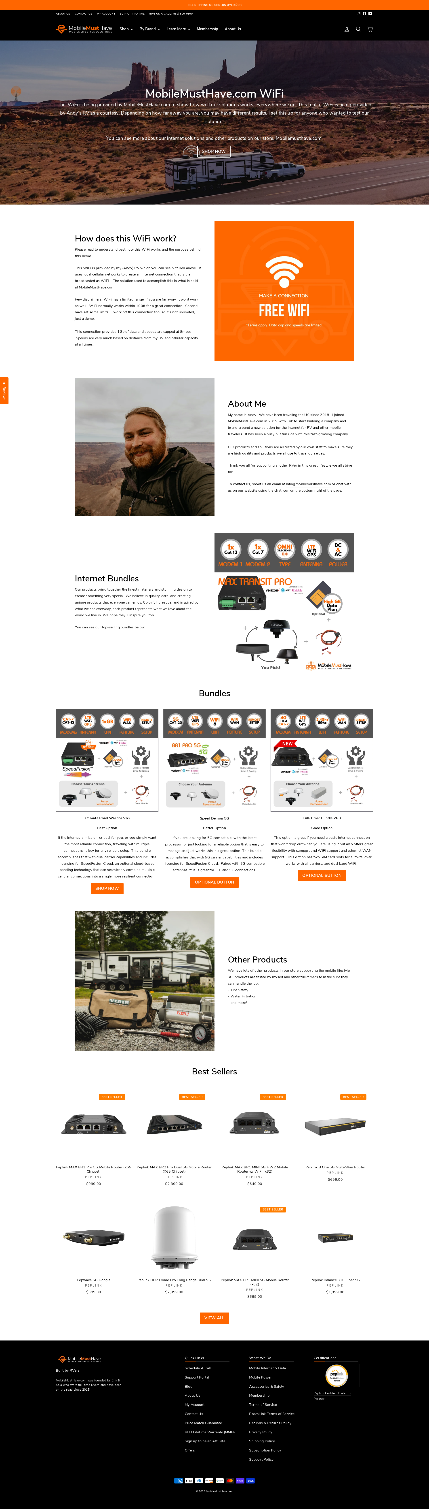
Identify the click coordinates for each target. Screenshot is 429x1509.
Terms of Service (263, 1404)
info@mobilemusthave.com (308, 484)
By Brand (148, 29)
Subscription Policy (265, 1450)
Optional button (214, 882)
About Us (63, 13)
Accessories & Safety (266, 1386)
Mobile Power (260, 1377)
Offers (190, 1450)
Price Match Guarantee (203, 1423)
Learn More (177, 29)
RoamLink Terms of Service (271, 1413)
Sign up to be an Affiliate (205, 1441)
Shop (125, 29)
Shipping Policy (262, 1441)
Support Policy (261, 1459)
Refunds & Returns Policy (270, 1423)
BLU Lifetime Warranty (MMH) (210, 1432)
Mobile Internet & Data (267, 1368)
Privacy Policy (260, 1432)
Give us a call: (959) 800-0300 (171, 13)
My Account (106, 13)
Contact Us (84, 13)
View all (214, 1318)
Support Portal (132, 13)
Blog (188, 1386)
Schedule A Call (198, 1368)
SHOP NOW (107, 888)
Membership (207, 29)
